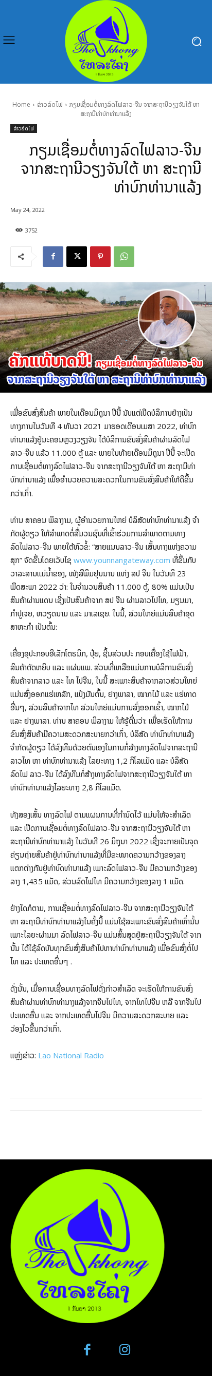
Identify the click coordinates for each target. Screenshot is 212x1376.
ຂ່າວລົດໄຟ (50, 104)
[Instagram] (125, 1350)
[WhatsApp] (124, 256)
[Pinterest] (100, 256)
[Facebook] (53, 256)
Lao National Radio (71, 1055)
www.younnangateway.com (122, 560)
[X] (76, 256)
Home (21, 104)
